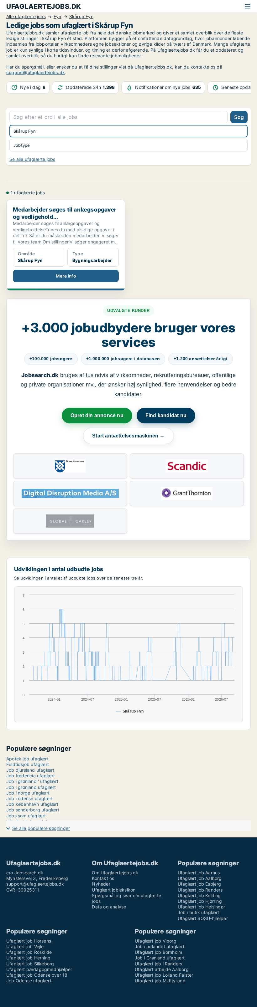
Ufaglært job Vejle (25, 946)
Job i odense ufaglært (29, 798)
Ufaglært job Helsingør (201, 906)
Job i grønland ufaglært (31, 787)
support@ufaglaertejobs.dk (35, 72)
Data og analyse (109, 906)
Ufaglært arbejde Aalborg (162, 969)
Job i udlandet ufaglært (160, 946)
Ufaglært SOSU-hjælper (203, 918)
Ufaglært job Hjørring (200, 901)
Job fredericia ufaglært (30, 775)
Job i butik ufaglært (198, 912)
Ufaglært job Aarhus (199, 872)
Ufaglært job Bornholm (158, 952)
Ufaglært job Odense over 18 (36, 975)
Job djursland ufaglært (30, 770)
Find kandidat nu (165, 415)
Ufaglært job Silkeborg (30, 963)
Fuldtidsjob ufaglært (27, 764)
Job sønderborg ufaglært (33, 809)
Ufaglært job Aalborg (200, 878)
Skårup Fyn (24, 131)
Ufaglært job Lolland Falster (164, 975)
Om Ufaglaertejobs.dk (115, 872)
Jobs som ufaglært (26, 815)
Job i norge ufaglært (28, 792)
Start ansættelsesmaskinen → (128, 435)
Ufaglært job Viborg (155, 940)
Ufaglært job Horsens (28, 940)
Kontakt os (103, 878)
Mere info (66, 276)
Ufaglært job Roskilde (29, 952)
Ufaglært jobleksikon (113, 889)
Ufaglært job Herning (28, 957)
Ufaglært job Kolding (199, 895)
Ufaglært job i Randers (158, 963)
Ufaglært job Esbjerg (199, 884)
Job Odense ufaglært (28, 980)
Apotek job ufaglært (27, 758)
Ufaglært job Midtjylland (160, 980)
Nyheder (101, 884)
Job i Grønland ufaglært (160, 957)
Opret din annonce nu (97, 415)
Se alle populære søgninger (41, 828)
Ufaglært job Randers (200, 889)
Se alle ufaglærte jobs (32, 159)
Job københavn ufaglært (32, 804)
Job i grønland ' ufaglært (32, 781)
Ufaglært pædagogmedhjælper (39, 969)
